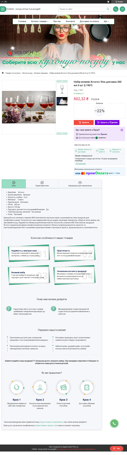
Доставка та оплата (89, 21)
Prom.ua (75, 447)
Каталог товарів (39, 21)
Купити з (105, 122)
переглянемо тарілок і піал (47, 425)
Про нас (57, 21)
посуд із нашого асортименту (51, 422)
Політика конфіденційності (85, 449)
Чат (118, 449)
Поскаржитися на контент (66, 449)
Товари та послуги (12, 73)
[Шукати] (108, 9)
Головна (22, 21)
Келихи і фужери (41, 73)
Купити (85, 122)
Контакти (70, 21)
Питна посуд (27, 73)
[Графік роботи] (122, 9)
